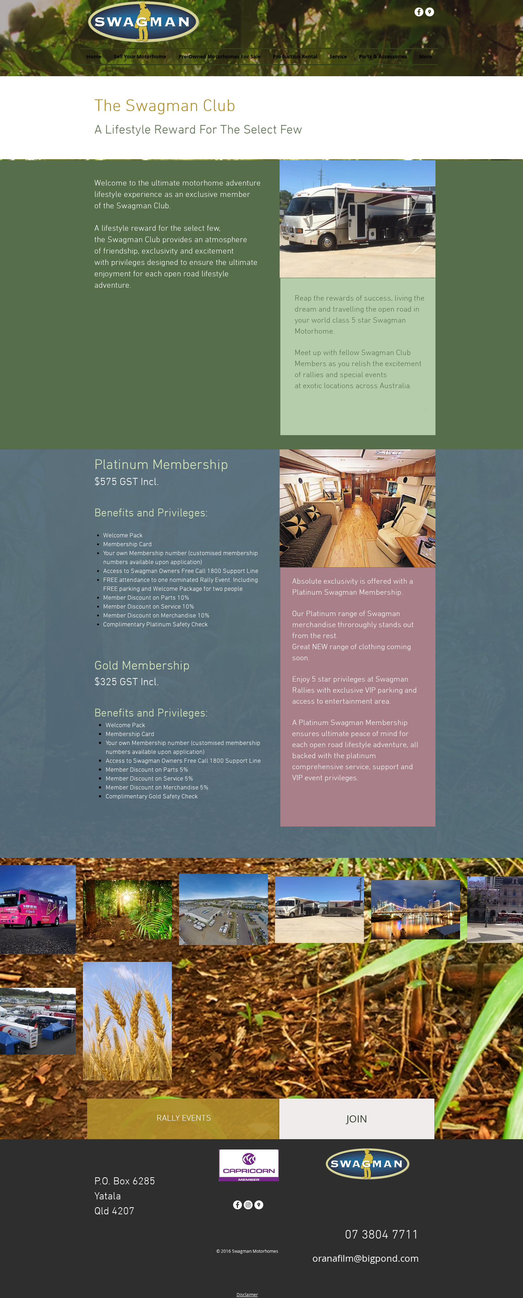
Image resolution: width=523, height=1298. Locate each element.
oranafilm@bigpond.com (365, 1258)
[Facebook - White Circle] (418, 11)
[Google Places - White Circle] (429, 11)
